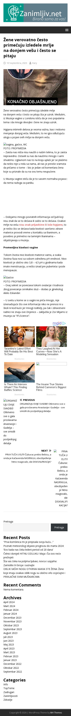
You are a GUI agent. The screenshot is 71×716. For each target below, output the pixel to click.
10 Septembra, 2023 (17, 63)
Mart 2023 (9, 652)
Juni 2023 (8, 640)
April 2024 (8, 602)
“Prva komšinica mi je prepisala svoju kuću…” (28, 542)
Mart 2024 (9, 606)
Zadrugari (8, 692)
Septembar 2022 (12, 671)
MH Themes (56, 712)
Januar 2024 (10, 613)
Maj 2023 (8, 644)
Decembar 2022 (12, 663)
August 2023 (10, 633)
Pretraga (8, 521)
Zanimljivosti (10, 696)
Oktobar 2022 (11, 667)
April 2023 (8, 648)
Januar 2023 (10, 660)
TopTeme (8, 688)
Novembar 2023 (12, 621)
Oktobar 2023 (11, 625)
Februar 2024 (10, 609)
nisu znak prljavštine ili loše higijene (41, 224)
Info (5, 684)
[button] (66, 29)
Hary (34, 63)
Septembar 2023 (12, 629)
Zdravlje (7, 699)
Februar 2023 (10, 656)
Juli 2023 (8, 637)
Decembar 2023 (12, 617)
